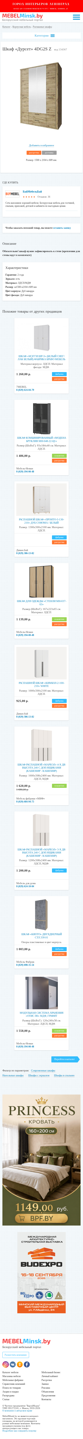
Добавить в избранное (41, 145)
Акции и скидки (10, 1391)
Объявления (48, 1391)
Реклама (46, 1387)
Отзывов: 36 (43, 196)
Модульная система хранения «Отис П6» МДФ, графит (41, 1014)
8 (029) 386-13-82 (25, 553)
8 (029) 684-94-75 (25, 801)
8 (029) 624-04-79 (25, 390)
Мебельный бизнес (51, 1372)
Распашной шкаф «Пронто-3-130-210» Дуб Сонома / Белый (41, 521)
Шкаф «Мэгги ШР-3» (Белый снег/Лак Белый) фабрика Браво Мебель (41, 358)
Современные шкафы (43, 1070)
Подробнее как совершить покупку (19, 1430)
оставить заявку (62, 227)
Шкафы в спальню (64, 1075)
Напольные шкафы (13, 1075)
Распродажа (8, 1395)
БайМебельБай (32, 191)
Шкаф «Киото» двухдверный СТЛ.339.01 (41, 936)
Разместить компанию (16, 1354)
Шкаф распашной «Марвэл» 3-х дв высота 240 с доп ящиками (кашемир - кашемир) (41, 852)
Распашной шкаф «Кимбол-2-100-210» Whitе (41, 684)
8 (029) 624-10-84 (25, 886)
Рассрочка (47, 1380)
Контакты (46, 1399)
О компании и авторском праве (17, 1410)
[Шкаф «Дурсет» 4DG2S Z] (41, 134)
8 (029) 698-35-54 (25, 965)
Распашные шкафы (42, 26)
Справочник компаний (13, 1384)
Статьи (5, 1399)
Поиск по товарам (11, 1387)
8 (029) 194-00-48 (25, 471)
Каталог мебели (10, 1372)
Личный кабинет (50, 1376)
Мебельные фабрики (12, 1380)
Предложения (48, 1395)
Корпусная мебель (21, 26)
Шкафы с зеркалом (38, 1075)
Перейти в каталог (64, 1059)
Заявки (45, 1384)
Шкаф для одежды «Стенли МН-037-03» (41, 603)
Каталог (6, 26)
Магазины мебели (11, 1376)
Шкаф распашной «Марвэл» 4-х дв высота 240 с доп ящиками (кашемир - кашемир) (41, 767)
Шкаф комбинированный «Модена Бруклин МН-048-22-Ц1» (41, 439)
